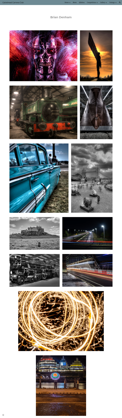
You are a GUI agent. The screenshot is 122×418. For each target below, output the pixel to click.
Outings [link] (112, 2)
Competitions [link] (91, 2)
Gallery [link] (102, 2)
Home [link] (67, 2)
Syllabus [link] (82, 2)
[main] (61, 16)
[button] (120, 2)
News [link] (75, 2)
